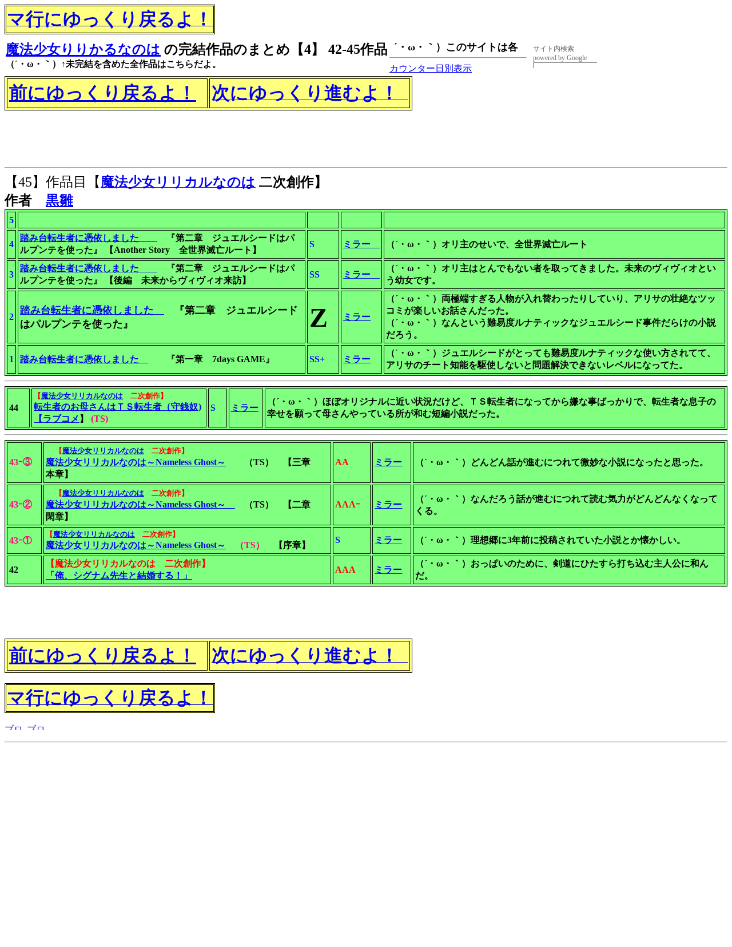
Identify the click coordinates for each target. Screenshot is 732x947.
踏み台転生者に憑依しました (84, 359)
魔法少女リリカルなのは (94, 534)
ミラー (357, 359)
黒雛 (59, 200)
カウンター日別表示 (430, 68)
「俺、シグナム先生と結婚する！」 (119, 575)
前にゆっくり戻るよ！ (102, 92)
